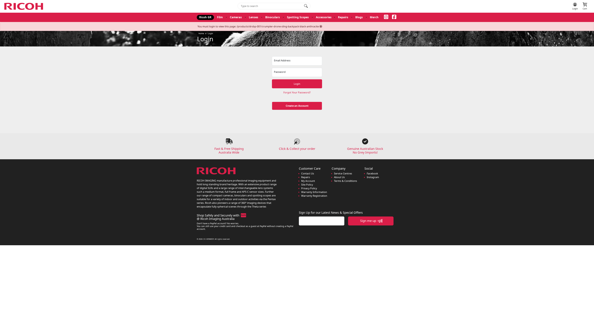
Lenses (253, 17)
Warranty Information (314, 192)
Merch (374, 17)
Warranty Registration (314, 195)
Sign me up (368, 221)
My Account (308, 181)
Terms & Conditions (345, 181)
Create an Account (297, 105)
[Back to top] (589, 329)
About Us (339, 177)
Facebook (372, 173)
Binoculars (272, 17)
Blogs (359, 17)
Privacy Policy (309, 188)
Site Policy (307, 184)
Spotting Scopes (298, 17)
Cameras (236, 17)
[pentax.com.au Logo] (24, 6)
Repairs (343, 17)
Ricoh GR (205, 17)
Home (201, 33)
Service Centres (343, 173)
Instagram (373, 177)
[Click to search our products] (306, 6)
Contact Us (307, 173)
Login (210, 33)
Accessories (323, 17)
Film (220, 17)
